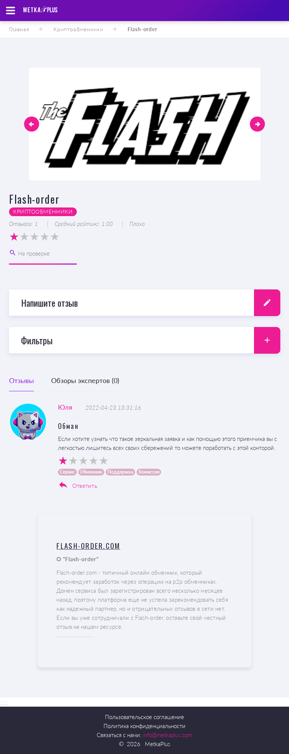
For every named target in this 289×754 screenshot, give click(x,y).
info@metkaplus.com (167, 734)
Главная (19, 29)
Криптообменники (78, 29)
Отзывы (21, 380)
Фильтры (37, 340)
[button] (31, 124)
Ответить (83, 485)
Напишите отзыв (49, 302)
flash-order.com (88, 545)
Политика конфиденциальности (144, 725)
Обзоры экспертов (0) (85, 380)
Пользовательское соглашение (144, 716)
